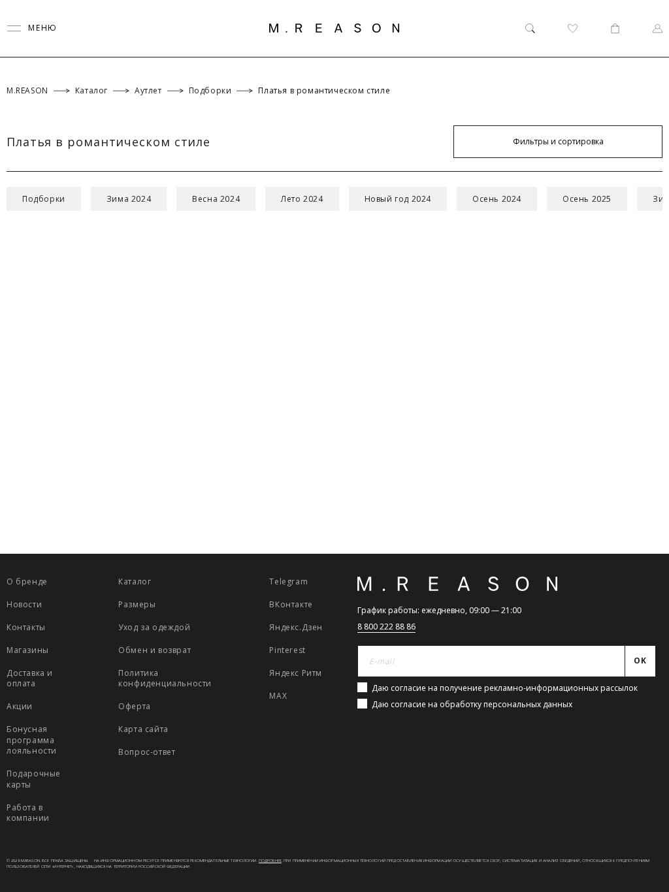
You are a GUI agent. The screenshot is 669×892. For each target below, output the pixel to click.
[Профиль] (657, 28)
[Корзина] (615, 28)
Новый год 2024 (398, 198)
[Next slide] (642, 694)
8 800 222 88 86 (386, 626)
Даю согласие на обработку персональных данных (472, 704)
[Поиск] (530, 28)
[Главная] (334, 28)
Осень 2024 (496, 198)
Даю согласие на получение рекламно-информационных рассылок (505, 687)
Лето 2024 (302, 198)
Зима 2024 (128, 198)
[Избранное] (573, 28)
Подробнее (270, 860)
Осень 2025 (587, 198)
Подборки (43, 198)
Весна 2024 (216, 198)
